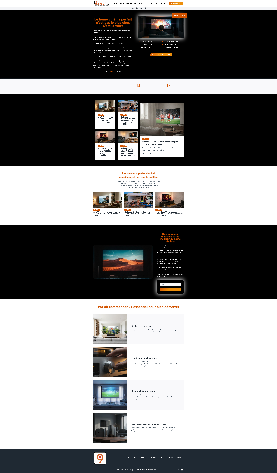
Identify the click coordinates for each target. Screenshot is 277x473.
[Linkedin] (182, 470)
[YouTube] (179, 470)
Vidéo (116, 3)
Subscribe (170, 289)
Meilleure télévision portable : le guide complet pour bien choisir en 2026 (128, 120)
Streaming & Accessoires (134, 3)
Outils (147, 3)
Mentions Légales (151, 470)
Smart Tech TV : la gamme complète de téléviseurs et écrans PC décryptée (105, 151)
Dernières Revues (176, 3)
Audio (122, 3)
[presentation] (105, 106)
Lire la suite (146, 153)
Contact (162, 3)
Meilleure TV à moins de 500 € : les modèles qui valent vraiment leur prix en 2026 (127, 151)
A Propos (154, 3)
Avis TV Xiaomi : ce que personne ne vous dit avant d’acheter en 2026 (105, 119)
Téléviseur (101, 114)
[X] (175, 470)
